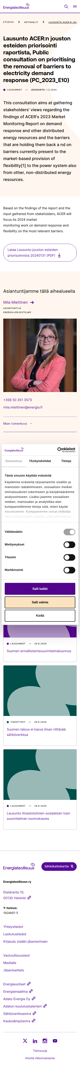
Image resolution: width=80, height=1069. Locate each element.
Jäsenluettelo (13, 970)
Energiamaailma (15, 991)
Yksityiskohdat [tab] (40, 461)
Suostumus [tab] (13, 461)
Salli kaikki (40, 588)
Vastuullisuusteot (16, 955)
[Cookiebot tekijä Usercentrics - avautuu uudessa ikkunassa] (57, 450)
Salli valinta (40, 602)
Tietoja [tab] (66, 461)
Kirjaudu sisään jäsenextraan (25, 941)
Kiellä (40, 615)
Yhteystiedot (13, 927)
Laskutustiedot (14, 934)
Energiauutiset (14, 984)
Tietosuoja (40, 1051)
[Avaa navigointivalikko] (75, 6)
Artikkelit (31, 22)
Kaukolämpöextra (16, 1021)
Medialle (9, 963)
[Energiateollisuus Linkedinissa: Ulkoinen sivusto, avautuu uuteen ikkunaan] (35, 1041)
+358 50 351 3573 (17, 400)
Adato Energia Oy (16, 999)
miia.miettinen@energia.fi (22, 407)
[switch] (69, 544)
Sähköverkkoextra (17, 1014)
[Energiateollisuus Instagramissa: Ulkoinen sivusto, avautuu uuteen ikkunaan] (45, 1040)
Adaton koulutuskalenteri (22, 1006)
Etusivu (8, 22)
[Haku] (66, 6)
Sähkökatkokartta (57, 866)
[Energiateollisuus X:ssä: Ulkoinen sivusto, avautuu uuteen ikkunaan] (25, 1041)
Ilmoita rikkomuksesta (40, 1058)
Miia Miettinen (15, 302)
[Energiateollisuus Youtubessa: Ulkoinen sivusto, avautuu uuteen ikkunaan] (55, 1041)
